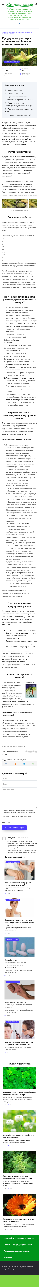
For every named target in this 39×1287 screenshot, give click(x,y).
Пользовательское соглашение (17, 1251)
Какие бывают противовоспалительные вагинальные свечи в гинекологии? (15, 963)
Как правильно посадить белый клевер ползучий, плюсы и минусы (19, 1093)
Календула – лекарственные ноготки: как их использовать (18, 1220)
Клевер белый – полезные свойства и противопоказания (18, 1136)
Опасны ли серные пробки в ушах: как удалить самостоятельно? (19, 1043)
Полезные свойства (16, 93)
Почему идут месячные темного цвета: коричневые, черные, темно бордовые (19, 922)
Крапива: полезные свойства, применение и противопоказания (17, 1177)
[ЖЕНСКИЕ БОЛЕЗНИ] (19, 956)
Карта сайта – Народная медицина (19, 1238)
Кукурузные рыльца (18, 746)
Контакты (8, 1257)
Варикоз (6, 746)
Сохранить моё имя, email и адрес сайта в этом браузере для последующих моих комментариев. (19, 811)
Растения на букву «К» (11, 61)
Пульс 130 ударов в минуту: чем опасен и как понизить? (17, 883)
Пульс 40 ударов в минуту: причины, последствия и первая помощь (18, 1004)
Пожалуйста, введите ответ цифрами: (16, 816)
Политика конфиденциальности (18, 1244)
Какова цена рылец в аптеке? (19, 115)
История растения (15, 90)
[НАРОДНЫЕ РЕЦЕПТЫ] (19, 878)
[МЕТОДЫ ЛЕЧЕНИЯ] (19, 1038)
